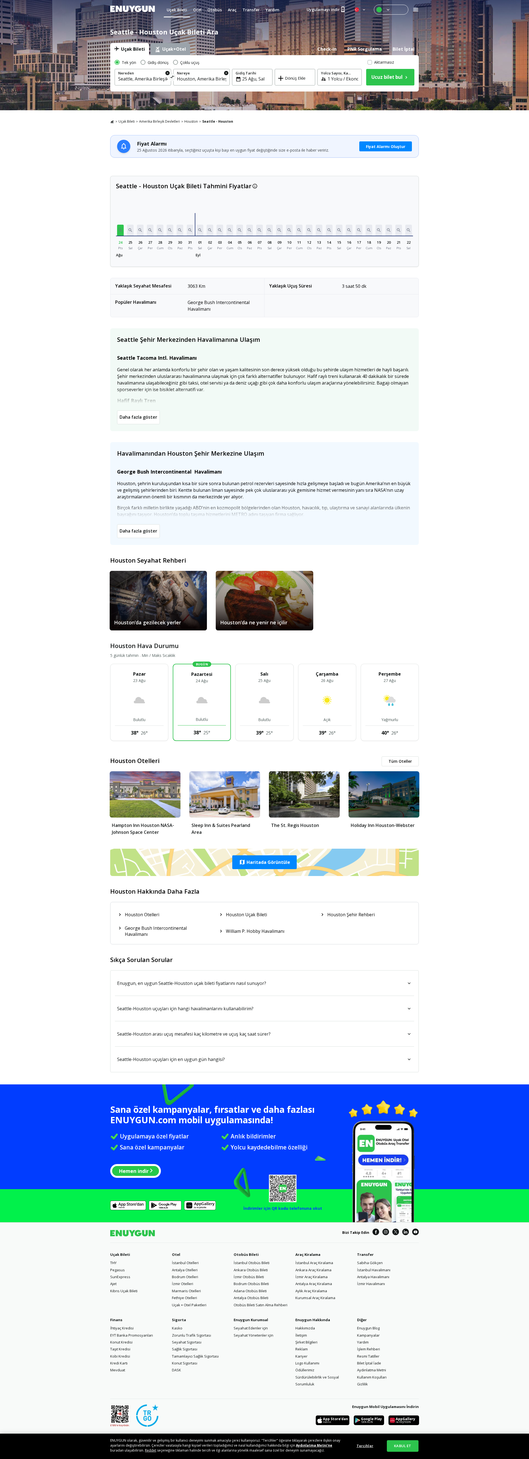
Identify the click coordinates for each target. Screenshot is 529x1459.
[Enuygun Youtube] (415, 1233)
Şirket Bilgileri (306, 1342)
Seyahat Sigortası (186, 1342)
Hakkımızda (305, 1328)
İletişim (301, 1335)
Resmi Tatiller (368, 1356)
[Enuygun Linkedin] (405, 1233)
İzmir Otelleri (182, 1283)
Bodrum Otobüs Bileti (251, 1283)
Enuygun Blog (368, 1328)
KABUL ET (402, 1445)
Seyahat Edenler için (251, 1328)
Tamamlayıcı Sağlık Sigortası (195, 1356)
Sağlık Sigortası (184, 1349)
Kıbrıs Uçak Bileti (123, 1290)
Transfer (365, 1254)
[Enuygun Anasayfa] (132, 10)
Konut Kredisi (121, 1342)
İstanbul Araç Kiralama (314, 1262)
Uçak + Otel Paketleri (189, 1304)
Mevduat (117, 1369)
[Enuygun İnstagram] (385, 1233)
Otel (176, 1254)
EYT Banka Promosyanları (131, 1335)
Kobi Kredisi (120, 1356)
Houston (191, 121)
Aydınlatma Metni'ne (314, 1445)
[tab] (129, 49)
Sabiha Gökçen (370, 1262)
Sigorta (179, 1319)
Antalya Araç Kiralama (313, 1283)
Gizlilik (362, 1384)
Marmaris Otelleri (186, 1290)
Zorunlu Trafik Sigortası (191, 1335)
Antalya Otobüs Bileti (251, 1297)
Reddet (150, 1450)
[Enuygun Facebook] (376, 1233)
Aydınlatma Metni (371, 1369)
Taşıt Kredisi (120, 1349)
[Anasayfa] (112, 121)
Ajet (113, 1283)
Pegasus (117, 1269)
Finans (116, 1319)
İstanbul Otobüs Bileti (251, 1262)
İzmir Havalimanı (371, 1283)
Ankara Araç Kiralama (313, 1269)
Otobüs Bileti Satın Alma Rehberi (260, 1304)
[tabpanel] (264, 73)
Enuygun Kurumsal (251, 1319)
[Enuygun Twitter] (395, 1233)
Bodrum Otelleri (185, 1276)
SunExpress (120, 1276)
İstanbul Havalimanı (373, 1269)
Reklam (301, 1349)
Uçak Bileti (126, 121)
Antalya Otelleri (185, 1269)
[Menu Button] (391, 10)
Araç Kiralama (307, 1254)
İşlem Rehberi (368, 1349)
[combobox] (143, 79)
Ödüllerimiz (304, 1369)
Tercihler (365, 1445)
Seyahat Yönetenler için (253, 1335)
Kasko (177, 1328)
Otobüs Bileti (246, 1254)
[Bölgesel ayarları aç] (360, 9)
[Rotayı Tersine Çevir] (172, 78)
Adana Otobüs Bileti (250, 1290)
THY (113, 1262)
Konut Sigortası (184, 1363)
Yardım (363, 1342)
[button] (120, 230)
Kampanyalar (368, 1335)
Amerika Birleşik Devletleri (159, 121)
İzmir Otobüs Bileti (249, 1276)
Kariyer (301, 1356)
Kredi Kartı (119, 1363)
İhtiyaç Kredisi (122, 1328)
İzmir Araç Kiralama (311, 1276)
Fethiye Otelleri (184, 1297)
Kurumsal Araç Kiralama (315, 1297)
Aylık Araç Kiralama (311, 1290)
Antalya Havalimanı (373, 1276)
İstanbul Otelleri (185, 1262)
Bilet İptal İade (369, 1363)
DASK (176, 1369)
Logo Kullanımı (307, 1363)
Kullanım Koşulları (372, 1377)
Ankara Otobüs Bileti (251, 1269)
